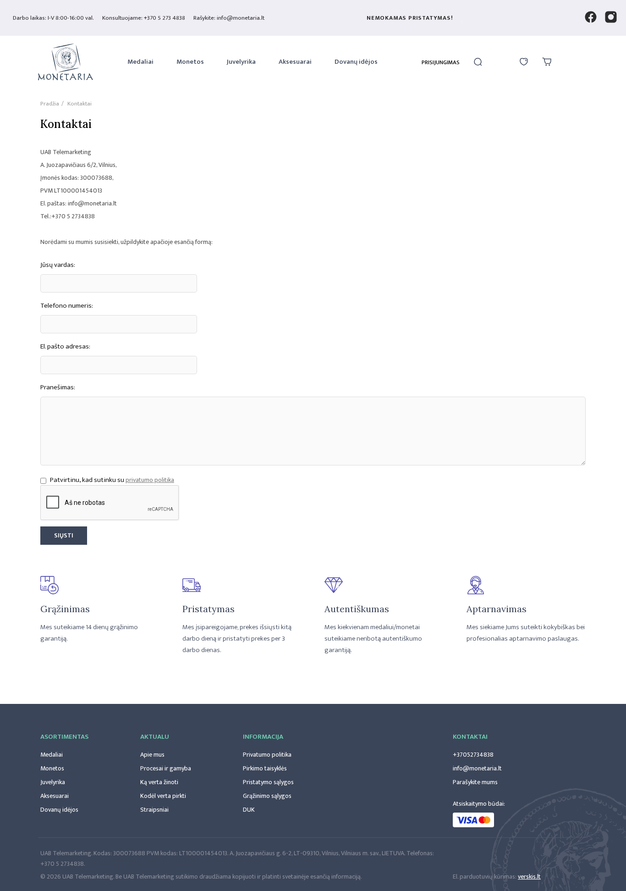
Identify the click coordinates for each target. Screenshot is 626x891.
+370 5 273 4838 (164, 18)
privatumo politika (150, 480)
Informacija (263, 736)
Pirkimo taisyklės (265, 768)
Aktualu (154, 736)
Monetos (190, 61)
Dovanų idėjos (356, 61)
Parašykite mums (475, 782)
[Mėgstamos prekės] (523, 61)
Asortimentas (64, 736)
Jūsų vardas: (57, 265)
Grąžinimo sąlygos (267, 796)
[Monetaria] (65, 63)
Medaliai (140, 61)
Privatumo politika (267, 754)
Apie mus (152, 754)
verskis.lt (529, 876)
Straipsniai (154, 809)
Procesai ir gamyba (165, 768)
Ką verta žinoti (159, 782)
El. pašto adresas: (65, 347)
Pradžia (49, 104)
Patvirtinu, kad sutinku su (87, 480)
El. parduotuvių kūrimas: (484, 876)
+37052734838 (473, 754)
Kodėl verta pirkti (163, 796)
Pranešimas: (57, 387)
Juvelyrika (241, 61)
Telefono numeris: (66, 306)
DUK (249, 809)
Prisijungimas (441, 62)
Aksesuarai (295, 61)
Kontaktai (470, 736)
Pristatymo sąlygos (268, 782)
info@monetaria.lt (477, 768)
